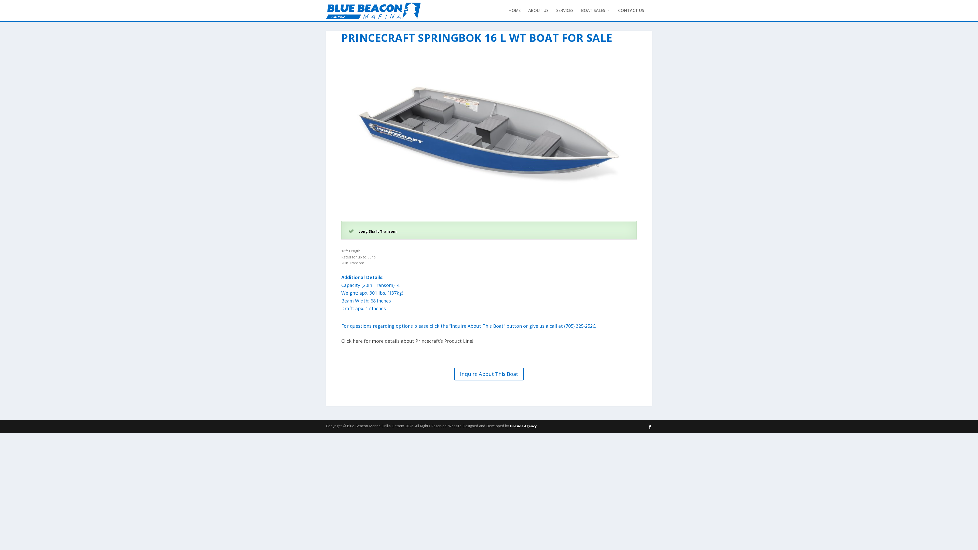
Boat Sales (593, 10)
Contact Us (631, 10)
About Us (538, 10)
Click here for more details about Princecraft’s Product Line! (407, 341)
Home (515, 10)
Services (565, 10)
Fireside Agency (523, 426)
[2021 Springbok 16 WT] (489, 212)
